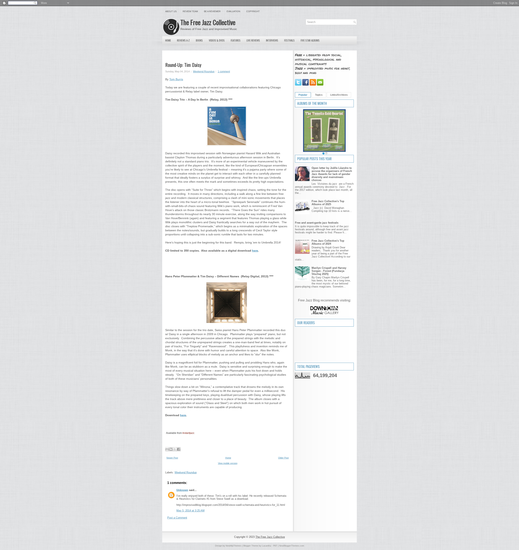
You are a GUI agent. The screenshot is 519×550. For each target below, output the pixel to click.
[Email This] (167, 449)
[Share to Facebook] (179, 449)
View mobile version (227, 463)
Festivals (289, 40)
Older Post (283, 458)
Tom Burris (176, 79)
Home (168, 40)
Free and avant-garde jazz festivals (316, 222)
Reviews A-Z (183, 40)
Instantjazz (188, 433)
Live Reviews (253, 40)
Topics (319, 94)
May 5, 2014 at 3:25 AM (190, 510)
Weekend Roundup (203, 71)
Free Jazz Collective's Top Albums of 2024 (328, 242)
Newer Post (172, 458)
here (255, 250)
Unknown (182, 490)
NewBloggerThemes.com (291, 546)
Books (199, 40)
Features (235, 40)
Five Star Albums (310, 40)
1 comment (224, 71)
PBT (275, 546)
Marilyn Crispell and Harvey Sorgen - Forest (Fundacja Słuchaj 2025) (329, 271)
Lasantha (266, 546)
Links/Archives (339, 94)
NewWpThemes (233, 546)
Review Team (190, 11)
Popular (302, 94)
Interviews (272, 40)
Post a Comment (177, 517)
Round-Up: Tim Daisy (183, 65)
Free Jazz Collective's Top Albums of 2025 (328, 203)
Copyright (253, 11)
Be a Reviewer (212, 11)
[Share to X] (175, 449)
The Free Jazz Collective (207, 22)
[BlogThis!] (171, 449)
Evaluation (233, 11)
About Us (171, 11)
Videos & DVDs (217, 40)
